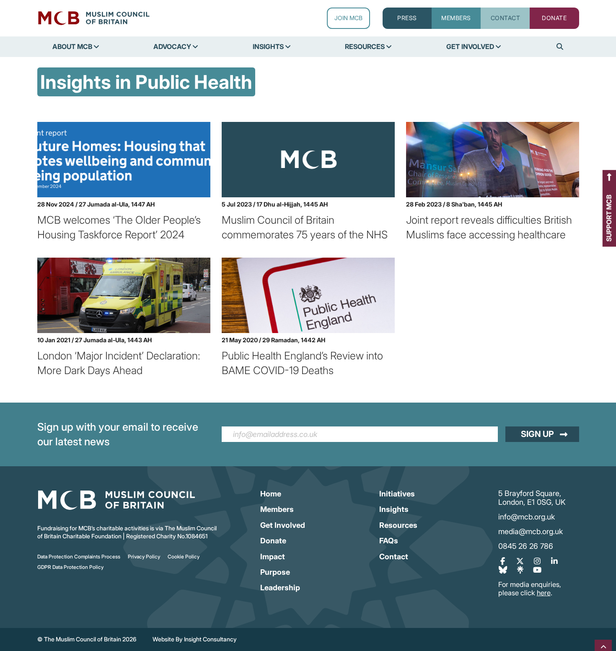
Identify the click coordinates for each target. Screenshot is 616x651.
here (544, 593)
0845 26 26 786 (525, 546)
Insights (394, 509)
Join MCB (348, 17)
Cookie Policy (183, 556)
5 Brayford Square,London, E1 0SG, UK (532, 498)
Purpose (275, 572)
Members (277, 509)
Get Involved (282, 525)
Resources (398, 525)
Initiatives (397, 493)
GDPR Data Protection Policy (70, 567)
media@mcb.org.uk (530, 531)
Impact (272, 556)
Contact (393, 556)
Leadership (280, 587)
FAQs (388, 540)
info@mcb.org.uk (526, 516)
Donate (273, 540)
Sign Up (537, 434)
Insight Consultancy (210, 639)
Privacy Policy (144, 556)
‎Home (270, 493)
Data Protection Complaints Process (78, 556)
